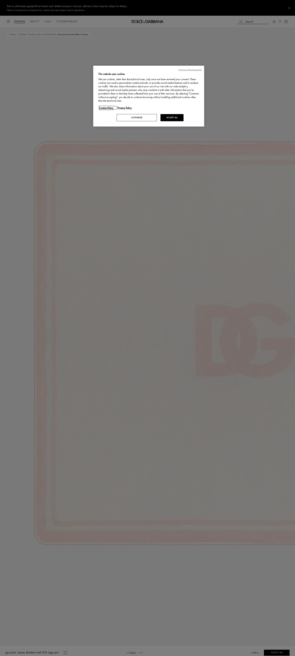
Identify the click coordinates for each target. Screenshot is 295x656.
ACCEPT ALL (172, 117)
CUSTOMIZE (136, 117)
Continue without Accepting (190, 70)
